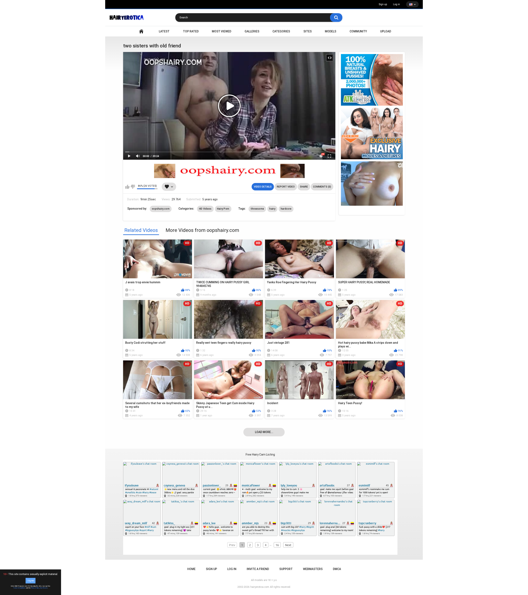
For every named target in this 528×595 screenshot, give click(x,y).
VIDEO (141, 31)
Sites (307, 31)
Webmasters (313, 569)
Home (191, 569)
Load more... (264, 432)
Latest (164, 31)
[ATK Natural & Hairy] (372, 80)
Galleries (252, 31)
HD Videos (205, 208)
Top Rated (191, 31)
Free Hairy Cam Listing (260, 454)
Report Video (286, 186)
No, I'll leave (44, 588)
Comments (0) (322, 186)
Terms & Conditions (19, 588)
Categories (281, 31)
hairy (272, 208)
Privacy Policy (35, 588)
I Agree (30, 581)
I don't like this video (133, 187)
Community (358, 31)
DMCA (337, 569)
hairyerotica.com (259, 587)
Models (330, 31)
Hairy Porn (223, 208)
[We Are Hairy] (372, 133)
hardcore (286, 208)
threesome (257, 208)
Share (304, 186)
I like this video (127, 187)
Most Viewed (221, 31)
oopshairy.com (161, 208)
